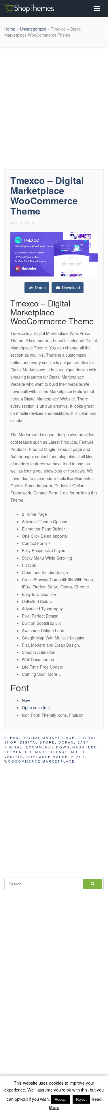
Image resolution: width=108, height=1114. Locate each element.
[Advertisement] (54, 106)
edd (92, 747)
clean (11, 737)
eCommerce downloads (55, 747)
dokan (66, 742)
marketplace (51, 751)
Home (9, 29)
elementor (18, 751)
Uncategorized (33, 29)
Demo (40, 287)
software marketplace (55, 756)
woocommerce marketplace (39, 761)
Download (70, 287)
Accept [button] (61, 1099)
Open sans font (36, 707)
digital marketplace (48, 737)
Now (26, 700)
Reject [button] (81, 1099)
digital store (37, 742)
